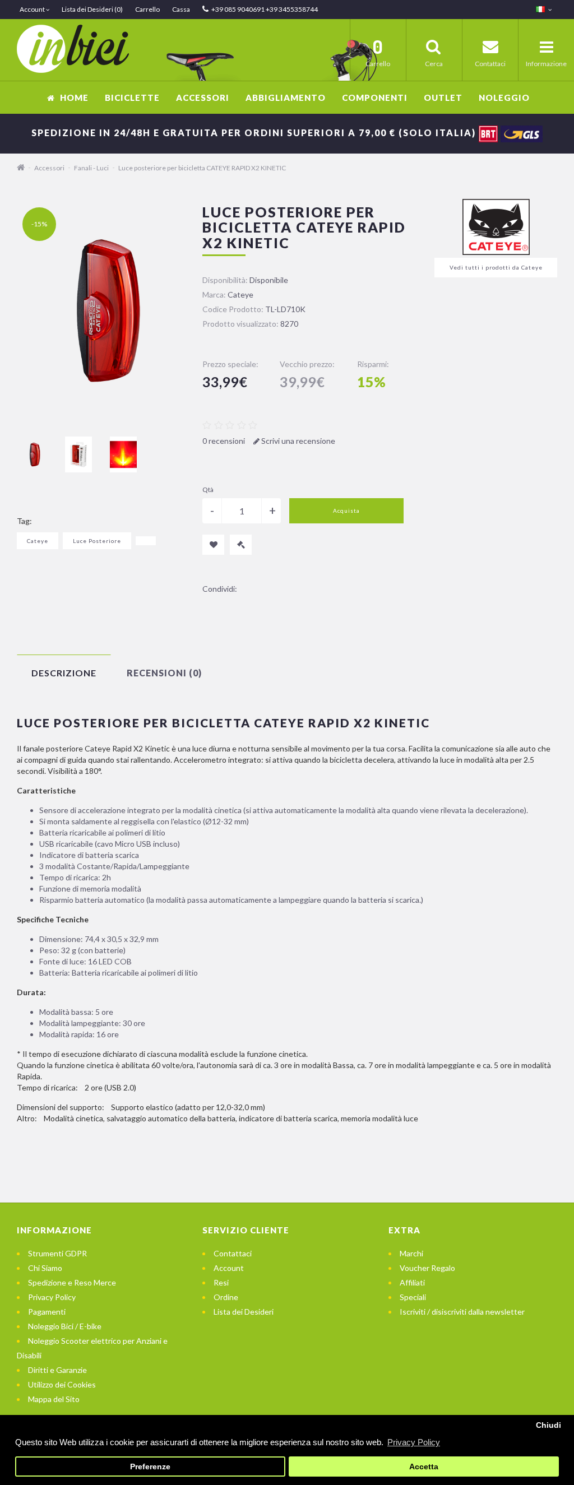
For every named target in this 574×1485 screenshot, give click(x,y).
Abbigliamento (286, 97)
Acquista (346, 510)
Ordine (226, 1297)
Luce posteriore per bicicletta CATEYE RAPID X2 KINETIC (202, 168)
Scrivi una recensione (297, 441)
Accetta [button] (423, 1467)
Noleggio (504, 97)
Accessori (202, 97)
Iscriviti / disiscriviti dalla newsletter (462, 1311)
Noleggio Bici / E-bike (64, 1326)
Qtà (208, 489)
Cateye (37, 540)
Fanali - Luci (91, 168)
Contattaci (233, 1253)
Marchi (411, 1253)
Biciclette (132, 97)
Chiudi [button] (548, 1425)
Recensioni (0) (164, 672)
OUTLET (443, 97)
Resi (221, 1282)
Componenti (375, 97)
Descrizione (63, 672)
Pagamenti (47, 1311)
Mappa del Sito (54, 1399)
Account (229, 1268)
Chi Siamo (45, 1268)
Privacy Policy (52, 1297)
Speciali (413, 1297)
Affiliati (412, 1282)
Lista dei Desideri (244, 1311)
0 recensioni (223, 441)
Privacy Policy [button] (413, 1442)
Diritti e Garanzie (57, 1370)
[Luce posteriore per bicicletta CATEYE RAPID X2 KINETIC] (33, 454)
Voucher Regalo (427, 1268)
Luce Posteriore (97, 540)
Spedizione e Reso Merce (72, 1282)
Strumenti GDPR (57, 1253)
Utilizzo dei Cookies (62, 1384)
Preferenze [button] (150, 1467)
